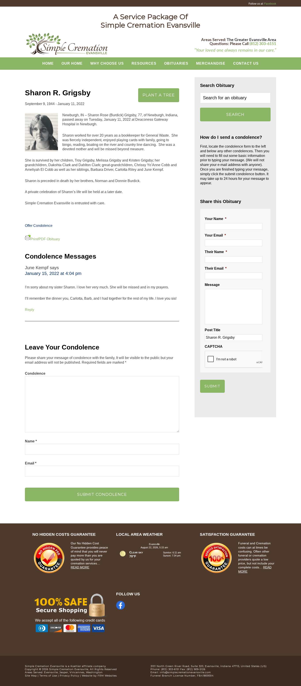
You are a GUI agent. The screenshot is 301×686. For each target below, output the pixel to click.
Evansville (51, 672)
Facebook (270, 3)
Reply (29, 310)
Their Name (216, 252)
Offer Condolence (38, 225)
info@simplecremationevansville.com (185, 672)
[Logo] (67, 54)
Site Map (31, 675)
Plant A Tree (159, 95)
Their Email (216, 268)
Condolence (35, 373)
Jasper (63, 672)
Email (30, 463)
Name (31, 441)
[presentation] (238, 359)
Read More (80, 567)
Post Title (212, 330)
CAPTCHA (214, 346)
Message (212, 285)
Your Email (215, 235)
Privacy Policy (69, 675)
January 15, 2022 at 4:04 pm (53, 273)
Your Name (215, 219)
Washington (94, 672)
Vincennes (77, 672)
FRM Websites (107, 675)
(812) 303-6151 (262, 44)
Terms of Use (48, 675)
